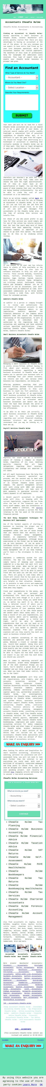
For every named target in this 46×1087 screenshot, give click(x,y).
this (12, 772)
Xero (5, 280)
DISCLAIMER (40, 17)
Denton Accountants (33, 978)
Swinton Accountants (25, 987)
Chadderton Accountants (30, 982)
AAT (41, 184)
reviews (6, 236)
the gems (23, 137)
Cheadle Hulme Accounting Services (20, 778)
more (24, 941)
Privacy (41, 1040)
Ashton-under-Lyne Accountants (28, 974)
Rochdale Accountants (12, 976)
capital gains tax (11, 692)
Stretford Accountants (15, 984)
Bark (37, 198)
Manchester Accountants (30, 970)
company (17, 230)
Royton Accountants (33, 993)
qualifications (20, 148)
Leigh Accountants (33, 989)
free (12, 215)
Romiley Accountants (12, 993)
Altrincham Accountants (16, 972)
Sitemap (5, 1040)
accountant (31, 42)
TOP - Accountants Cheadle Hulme (17, 1003)
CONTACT (32, 17)
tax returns (37, 265)
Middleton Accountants (15, 980)
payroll (39, 508)
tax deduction (23, 194)
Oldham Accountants (11, 991)
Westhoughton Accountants (14, 1000)
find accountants (16, 922)
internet (7, 131)
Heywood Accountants (32, 995)
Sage (14, 278)
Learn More (30, 1084)
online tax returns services (29, 223)
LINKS (20, 17)
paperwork (38, 50)
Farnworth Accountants (32, 991)
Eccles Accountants (25, 967)
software (7, 271)
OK (41, 1084)
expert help (32, 57)
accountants (8, 211)
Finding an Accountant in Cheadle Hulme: (23, 33)
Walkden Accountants (12, 978)
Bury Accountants (31, 997)
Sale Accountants (11, 995)
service (6, 227)
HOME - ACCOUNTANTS (23, 1029)
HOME (14, 17)
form (37, 204)
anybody (16, 144)
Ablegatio (38, 280)
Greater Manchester (19, 963)
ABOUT (26, 17)
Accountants (37, 963)
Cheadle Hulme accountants (15, 677)
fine (26, 293)
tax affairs (38, 188)
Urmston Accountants (12, 997)
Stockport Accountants (15, 965)
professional (37, 53)
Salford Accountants (33, 976)
